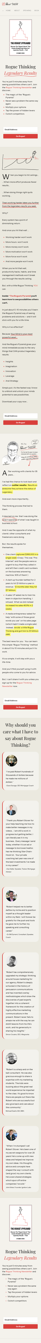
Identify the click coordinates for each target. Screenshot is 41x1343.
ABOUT (17, 10)
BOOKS (37, 10)
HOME (8, 10)
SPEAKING (27, 10)
